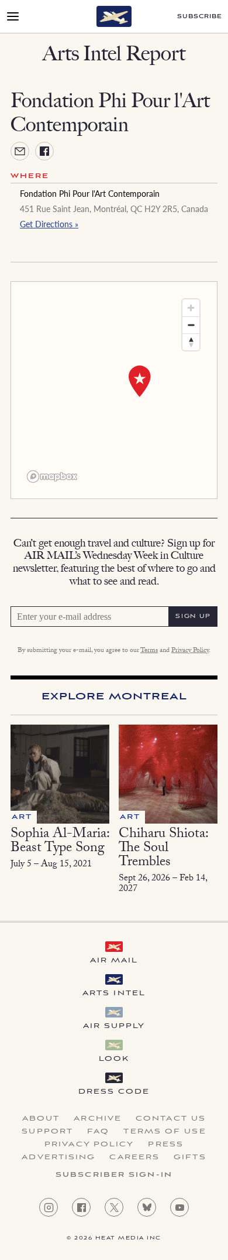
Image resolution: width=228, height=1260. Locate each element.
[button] (140, 381)
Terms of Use (164, 1132)
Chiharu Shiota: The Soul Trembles (163, 849)
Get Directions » (49, 224)
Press (166, 1145)
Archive (98, 1119)
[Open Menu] (13, 16)
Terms (149, 651)
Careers (134, 1157)
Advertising (58, 1157)
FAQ (98, 1132)
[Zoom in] (190, 307)
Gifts (190, 1157)
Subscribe (199, 16)
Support (47, 1132)
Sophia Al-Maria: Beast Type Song (60, 842)
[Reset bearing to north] (190, 341)
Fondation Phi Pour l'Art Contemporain (90, 193)
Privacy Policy (190, 651)
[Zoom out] (190, 324)
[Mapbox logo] (52, 476)
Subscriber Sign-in (114, 1175)
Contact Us (171, 1119)
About (41, 1119)
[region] (114, 390)
